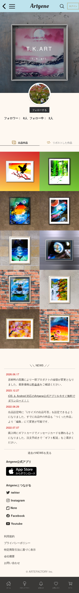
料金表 (36, 384)
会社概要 (9, 556)
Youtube (16, 524)
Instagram (18, 500)
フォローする (39, 109)
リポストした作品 (62, 142)
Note (14, 508)
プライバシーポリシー (17, 543)
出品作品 (23, 142)
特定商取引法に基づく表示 (20, 549)
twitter (15, 492)
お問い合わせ (12, 563)
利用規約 (9, 536)
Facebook (18, 516)
